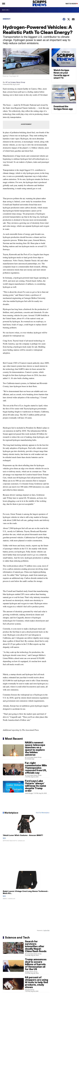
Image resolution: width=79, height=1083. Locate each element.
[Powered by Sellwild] (46, 930)
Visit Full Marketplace (42, 812)
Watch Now (71, 4)
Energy (6, 19)
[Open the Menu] (3, 3)
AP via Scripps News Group (15, 82)
